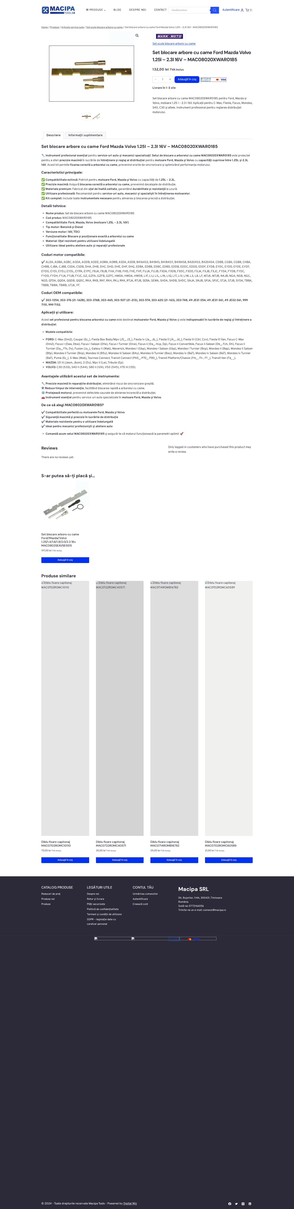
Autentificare (140, 899)
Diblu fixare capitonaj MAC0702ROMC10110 (56, 843)
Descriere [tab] (53, 135)
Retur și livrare (95, 899)
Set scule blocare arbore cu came (173, 44)
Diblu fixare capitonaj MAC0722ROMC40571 (111, 843)
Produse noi (48, 899)
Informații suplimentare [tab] (85, 135)
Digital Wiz (130, 1204)
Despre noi (93, 894)
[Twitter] (236, 1204)
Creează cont (140, 904)
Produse (46, 904)
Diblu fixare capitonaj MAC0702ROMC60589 (220, 843)
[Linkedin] (250, 1204)
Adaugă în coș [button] (65, 560)
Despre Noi (137, 10)
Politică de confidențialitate (103, 909)
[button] (137, 35)
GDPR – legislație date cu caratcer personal (101, 922)
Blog (117, 10)
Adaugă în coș (187, 79)
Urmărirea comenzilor (145, 894)
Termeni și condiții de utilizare (104, 914)
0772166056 (196, 906)
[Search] (214, 10)
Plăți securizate (96, 904)
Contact (160, 10)
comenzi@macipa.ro (214, 910)
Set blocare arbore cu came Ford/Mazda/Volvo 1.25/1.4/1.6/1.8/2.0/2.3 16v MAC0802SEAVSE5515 (60, 539)
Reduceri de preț (50, 894)
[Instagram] (243, 1204)
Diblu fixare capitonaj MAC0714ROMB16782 (164, 843)
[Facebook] (230, 1204)
